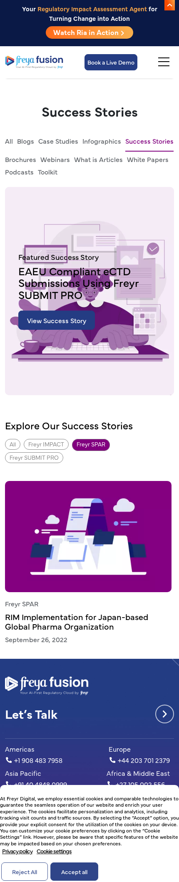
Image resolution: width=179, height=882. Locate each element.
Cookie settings (54, 851)
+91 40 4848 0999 (39, 784)
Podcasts (19, 171)
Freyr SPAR (91, 444)
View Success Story (56, 320)
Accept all (74, 871)
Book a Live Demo (110, 62)
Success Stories (149, 140)
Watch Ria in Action (86, 32)
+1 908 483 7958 (37, 760)
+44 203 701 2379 (143, 760)
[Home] (34, 62)
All (9, 140)
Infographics (101, 140)
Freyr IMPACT (46, 444)
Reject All (24, 871)
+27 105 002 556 (139, 784)
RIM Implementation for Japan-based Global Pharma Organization (76, 621)
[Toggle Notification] (169, 5)
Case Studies (58, 140)
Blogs (25, 140)
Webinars (55, 159)
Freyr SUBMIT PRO (34, 457)
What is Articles (98, 159)
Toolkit (47, 171)
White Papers (148, 159)
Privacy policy (17, 851)
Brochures (20, 159)
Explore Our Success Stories (69, 425)
